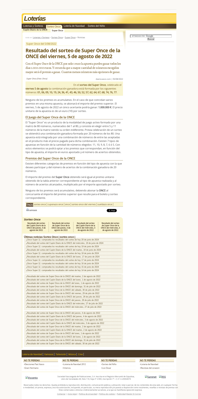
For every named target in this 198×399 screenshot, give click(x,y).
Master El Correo (133, 394)
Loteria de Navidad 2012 (74, 364)
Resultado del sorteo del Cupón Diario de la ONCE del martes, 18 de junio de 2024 (64, 250)
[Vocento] (32, 378)
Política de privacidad (88, 394)
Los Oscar (106, 368)
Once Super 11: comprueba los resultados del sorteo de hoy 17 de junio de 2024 (63, 260)
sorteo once (40, 204)
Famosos (48, 354)
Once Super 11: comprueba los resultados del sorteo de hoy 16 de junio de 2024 (63, 263)
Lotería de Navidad (74, 26)
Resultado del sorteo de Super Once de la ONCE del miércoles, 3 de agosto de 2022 (110, 226)
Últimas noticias (33, 237)
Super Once (57, 30)
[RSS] (162, 377)
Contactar (61, 394)
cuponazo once (55, 204)
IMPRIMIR (33, 210)
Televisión (61, 354)
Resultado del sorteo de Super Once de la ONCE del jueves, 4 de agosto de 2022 (61, 226)
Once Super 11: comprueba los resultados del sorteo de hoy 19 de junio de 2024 (63, 246)
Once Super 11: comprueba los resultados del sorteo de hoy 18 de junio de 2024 (63, 253)
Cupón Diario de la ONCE (35, 30)
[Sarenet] (151, 377)
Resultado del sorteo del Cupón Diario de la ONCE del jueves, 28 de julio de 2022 (63, 297)
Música (72, 354)
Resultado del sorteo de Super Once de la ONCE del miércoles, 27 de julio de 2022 (64, 307)
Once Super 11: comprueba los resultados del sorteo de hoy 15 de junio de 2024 (63, 267)
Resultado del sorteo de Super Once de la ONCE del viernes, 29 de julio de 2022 (63, 293)
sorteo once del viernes (84, 204)
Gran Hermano (32, 368)
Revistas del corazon (150, 368)
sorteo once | (67, 237)
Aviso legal (72, 394)
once (67, 204)
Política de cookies (107, 394)
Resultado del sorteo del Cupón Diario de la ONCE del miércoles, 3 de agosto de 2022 (85, 226)
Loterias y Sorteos (33, 26)
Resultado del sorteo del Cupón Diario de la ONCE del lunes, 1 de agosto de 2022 (63, 280)
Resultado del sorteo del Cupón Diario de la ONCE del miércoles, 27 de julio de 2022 (65, 303)
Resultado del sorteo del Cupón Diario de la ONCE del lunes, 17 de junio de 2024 (63, 257)
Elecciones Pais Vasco (34, 364)
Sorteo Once (54, 26)
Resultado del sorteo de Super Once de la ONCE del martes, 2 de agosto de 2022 (63, 276)
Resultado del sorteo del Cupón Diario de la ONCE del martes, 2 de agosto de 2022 (64, 330)
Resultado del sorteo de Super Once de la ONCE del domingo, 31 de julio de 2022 (63, 286)
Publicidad (121, 394)
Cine (80, 354)
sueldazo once (104, 204)
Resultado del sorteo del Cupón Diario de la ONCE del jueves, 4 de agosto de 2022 (36, 226)
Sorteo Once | (51, 237)
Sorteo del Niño (96, 26)
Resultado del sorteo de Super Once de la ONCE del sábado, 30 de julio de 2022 (63, 290)
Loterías (34, 18)
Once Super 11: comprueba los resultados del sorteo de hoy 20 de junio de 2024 (63, 240)
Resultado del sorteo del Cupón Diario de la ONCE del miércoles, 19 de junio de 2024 (65, 243)
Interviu (67, 368)
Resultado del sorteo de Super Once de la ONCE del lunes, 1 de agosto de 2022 (63, 283)
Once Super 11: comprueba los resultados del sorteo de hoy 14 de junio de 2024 (63, 270)
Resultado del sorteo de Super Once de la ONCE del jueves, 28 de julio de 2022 (63, 300)
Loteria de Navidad (32, 354)
